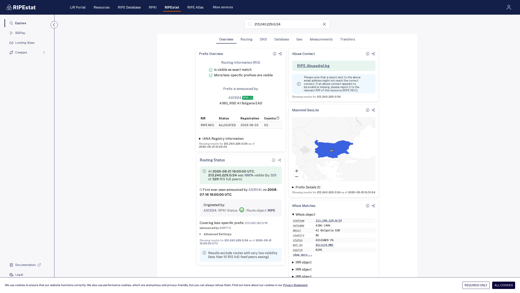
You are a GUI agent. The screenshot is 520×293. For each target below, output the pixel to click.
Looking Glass (25, 42)
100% (249, 175)
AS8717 (224, 228)
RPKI (153, 7)
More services (223, 7)
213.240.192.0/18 (256, 223)
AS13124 (210, 210)
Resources (102, 7)
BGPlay (20, 33)
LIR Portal (78, 7)
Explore (20, 23)
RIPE (271, 210)
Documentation (25, 265)
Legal (19, 274)
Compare (21, 52)
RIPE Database (129, 7)
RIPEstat (172, 7)
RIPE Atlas (195, 7)
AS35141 (255, 190)
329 (273, 175)
